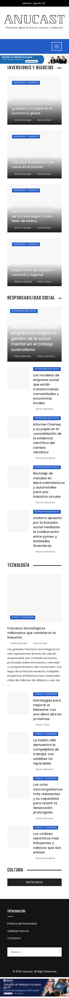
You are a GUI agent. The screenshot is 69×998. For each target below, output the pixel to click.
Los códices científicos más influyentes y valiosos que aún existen (47, 843)
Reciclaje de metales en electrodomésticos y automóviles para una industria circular (49, 485)
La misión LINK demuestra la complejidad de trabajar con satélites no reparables (46, 752)
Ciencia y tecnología (23, 617)
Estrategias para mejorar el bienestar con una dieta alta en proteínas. (47, 709)
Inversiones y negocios (25, 82)
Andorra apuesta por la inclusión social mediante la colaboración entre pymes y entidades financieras (47, 532)
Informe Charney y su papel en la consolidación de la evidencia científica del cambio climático (47, 438)
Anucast (34, 21)
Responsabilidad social (24, 311)
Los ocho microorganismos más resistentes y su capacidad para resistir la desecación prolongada (48, 798)
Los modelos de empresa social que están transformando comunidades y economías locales (46, 389)
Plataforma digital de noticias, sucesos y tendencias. (34, 27)
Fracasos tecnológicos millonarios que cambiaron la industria (31, 633)
